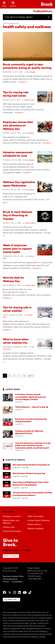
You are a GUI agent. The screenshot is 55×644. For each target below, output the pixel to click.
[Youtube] (25, 593)
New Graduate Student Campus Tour (29, 473)
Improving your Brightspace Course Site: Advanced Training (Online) (31, 483)
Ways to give (10, 556)
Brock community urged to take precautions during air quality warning (27, 66)
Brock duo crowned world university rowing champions (31, 420)
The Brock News (29, 100)
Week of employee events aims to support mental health (17, 249)
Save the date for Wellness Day (13, 279)
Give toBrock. (10, 542)
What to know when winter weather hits (15, 341)
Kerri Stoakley (31, 72)
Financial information (12, 531)
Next (30, 376)
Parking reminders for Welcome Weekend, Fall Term (29, 432)
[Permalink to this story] (27, 60)
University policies (10, 579)
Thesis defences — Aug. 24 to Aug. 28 (31, 407)
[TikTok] (29, 593)
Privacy (6, 582)
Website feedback (35, 528)
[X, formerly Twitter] (9, 593)
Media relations (34, 524)
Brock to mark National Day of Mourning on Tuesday (17, 215)
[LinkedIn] (19, 593)
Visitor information (36, 516)
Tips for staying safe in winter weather (17, 309)
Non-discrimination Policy (13, 576)
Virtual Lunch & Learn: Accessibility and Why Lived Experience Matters (32, 494)
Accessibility (17, 582)
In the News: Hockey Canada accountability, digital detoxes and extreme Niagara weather (30, 397)
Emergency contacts (12, 516)
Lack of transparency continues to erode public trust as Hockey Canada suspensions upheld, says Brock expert (32, 445)
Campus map (8, 527)
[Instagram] (14, 593)
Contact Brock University (39, 520)
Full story (22, 82)
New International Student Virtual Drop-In (31, 464)
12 (24, 376)
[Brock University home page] (47, 4)
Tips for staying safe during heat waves (15, 94)
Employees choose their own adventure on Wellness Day (18, 125)
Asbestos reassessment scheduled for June (18, 154)
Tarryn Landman (29, 189)
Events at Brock (15, 460)
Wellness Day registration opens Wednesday (19, 183)
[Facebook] (4, 593)
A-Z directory (10, 599)
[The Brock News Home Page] (42, 9)
